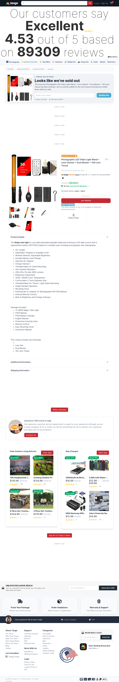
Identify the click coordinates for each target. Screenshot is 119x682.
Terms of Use (29, 665)
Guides (8, 648)
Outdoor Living (48, 653)
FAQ (93, 620)
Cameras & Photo (23, 69)
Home (94, 62)
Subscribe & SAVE (108, 588)
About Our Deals (12, 643)
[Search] (90, 3)
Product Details (17, 237)
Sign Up (104, 3)
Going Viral (83, 62)
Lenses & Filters (38, 69)
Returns (27, 638)
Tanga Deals (13, 656)
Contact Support (70, 620)
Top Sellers (45, 62)
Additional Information (21, 362)
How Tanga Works (12, 641)
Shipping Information (20, 370)
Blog (7, 646)
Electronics (111, 62)
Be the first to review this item (73, 170)
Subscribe (106, 637)
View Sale (47, 452)
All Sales (10, 69)
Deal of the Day (48, 636)
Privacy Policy (29, 662)
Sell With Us (28, 652)
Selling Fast (70, 62)
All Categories (14, 62)
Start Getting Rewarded (99, 646)
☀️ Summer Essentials (29, 62)
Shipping (27, 636)
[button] (63, 178)
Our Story (9, 634)
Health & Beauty (49, 651)
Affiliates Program (31, 654)
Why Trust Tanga (12, 636)
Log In (97, 3)
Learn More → (93, 648)
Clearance (57, 62)
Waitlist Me (104, 95)
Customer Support (31, 634)
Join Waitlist (86, 200)
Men (44, 641)
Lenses (50, 69)
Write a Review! (59, 410)
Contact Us (31, 435)
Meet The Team (11, 638)
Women (102, 62)
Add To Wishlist (68, 204)
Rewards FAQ (29, 643)
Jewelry (46, 648)
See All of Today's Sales (59, 535)
